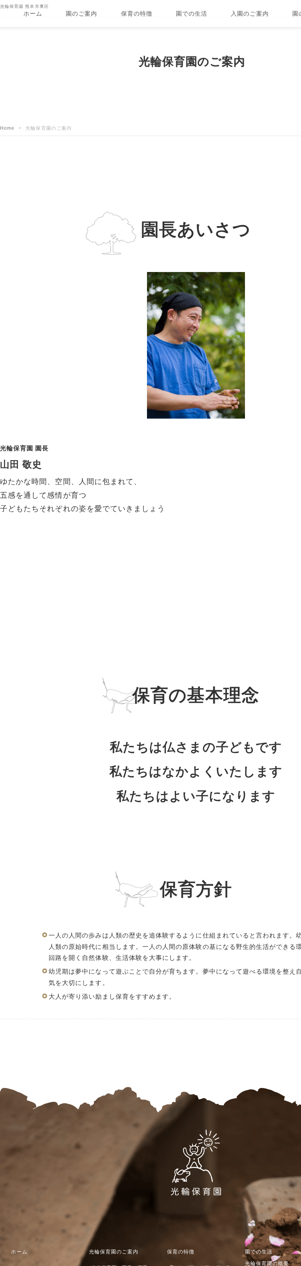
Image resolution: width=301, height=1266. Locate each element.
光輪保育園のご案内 (113, 1232)
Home (7, 153)
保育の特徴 (136, 13)
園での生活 (191, 13)
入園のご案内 (249, 13)
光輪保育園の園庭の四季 (119, 1248)
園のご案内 (81, 13)
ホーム (33, 13)
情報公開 (257, 1260)
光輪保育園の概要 (267, 1244)
